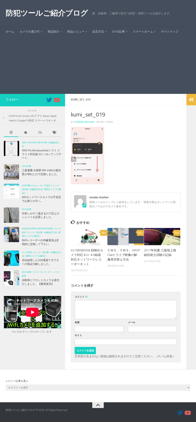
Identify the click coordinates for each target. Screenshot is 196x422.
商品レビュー (75, 31)
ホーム (10, 31)
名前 (77, 322)
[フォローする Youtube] (56, 100)
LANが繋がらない (30, 185)
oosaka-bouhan (84, 121)
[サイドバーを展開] (191, 99)
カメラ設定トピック (49, 185)
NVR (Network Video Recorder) (37, 228)
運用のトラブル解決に (36, 256)
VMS (24, 142)
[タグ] (54, 133)
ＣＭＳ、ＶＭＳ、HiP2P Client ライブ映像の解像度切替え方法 (123, 254)
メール (131, 322)
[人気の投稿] (25, 133)
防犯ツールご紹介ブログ (47, 12)
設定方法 (98, 31)
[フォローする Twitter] (49, 100)
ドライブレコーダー (42, 272)
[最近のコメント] (40, 133)
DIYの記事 (118, 31)
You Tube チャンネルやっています (32, 331)
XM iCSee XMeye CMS (37, 142)
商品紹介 (53, 31)
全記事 (25, 189)
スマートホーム (143, 31)
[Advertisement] (98, 65)
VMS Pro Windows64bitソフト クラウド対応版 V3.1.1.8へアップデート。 (41, 154)
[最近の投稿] (11, 133)
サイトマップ (169, 31)
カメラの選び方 (30, 31)
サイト (78, 335)
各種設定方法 (36, 189)
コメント (81, 296)
